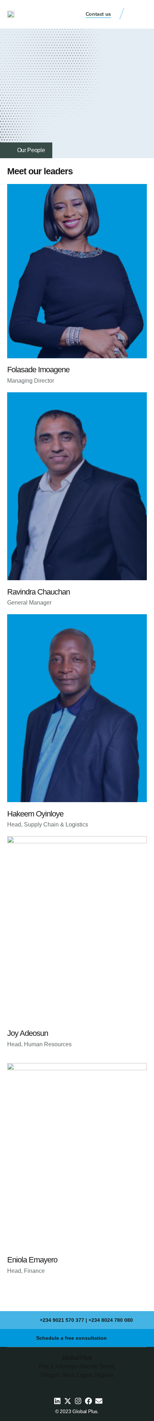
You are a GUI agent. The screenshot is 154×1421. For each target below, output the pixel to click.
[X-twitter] (67, 1401)
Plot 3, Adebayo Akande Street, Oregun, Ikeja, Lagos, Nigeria (77, 1366)
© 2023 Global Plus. (77, 1411)
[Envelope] (98, 1401)
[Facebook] (88, 1401)
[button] (139, 14)
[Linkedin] (57, 1401)
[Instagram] (78, 1401)
